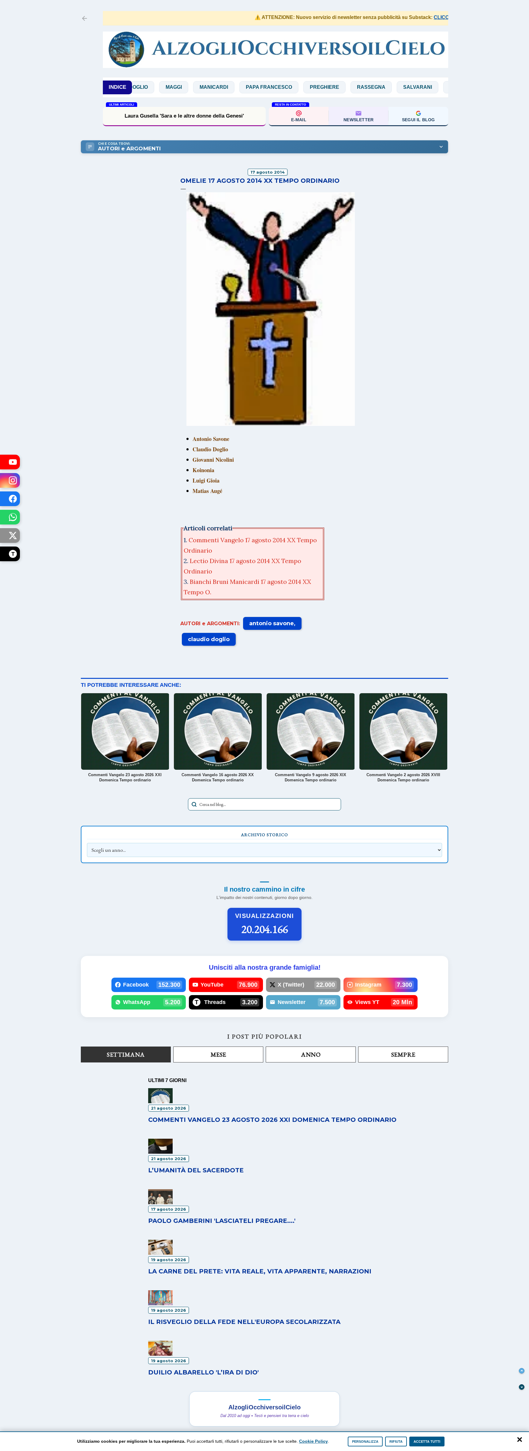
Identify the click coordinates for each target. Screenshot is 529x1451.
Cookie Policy (313, 1441)
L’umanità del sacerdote (184, 116)
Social (427, 87)
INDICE (117, 87)
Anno (311, 1054)
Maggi (141, 87)
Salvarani (385, 87)
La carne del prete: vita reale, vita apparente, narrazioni (259, 1271)
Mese (218, 1054)
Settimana (126, 1054)
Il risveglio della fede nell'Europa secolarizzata (244, 1321)
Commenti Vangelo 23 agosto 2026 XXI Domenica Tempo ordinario (272, 1119)
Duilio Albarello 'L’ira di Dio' (203, 1372)
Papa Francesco (237, 87)
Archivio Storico (264, 834)
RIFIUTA (396, 1441)
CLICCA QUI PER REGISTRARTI (444, 17)
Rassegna (339, 87)
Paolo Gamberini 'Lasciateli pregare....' (221, 1220)
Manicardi (181, 87)
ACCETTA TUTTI (427, 1441)
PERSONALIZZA (365, 1441)
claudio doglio (209, 639)
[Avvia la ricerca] (194, 804)
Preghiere (292, 87)
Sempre (403, 1054)
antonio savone (271, 623)
